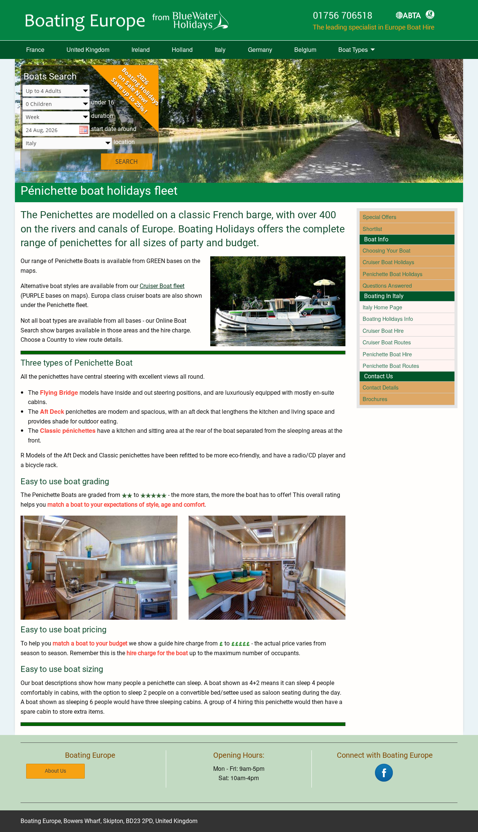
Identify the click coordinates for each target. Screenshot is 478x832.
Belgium (305, 49)
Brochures (375, 399)
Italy (220, 49)
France (35, 49)
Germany (260, 49)
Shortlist (372, 228)
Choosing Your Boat (386, 250)
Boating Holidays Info (388, 318)
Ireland (140, 49)
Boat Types (353, 49)
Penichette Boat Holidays (392, 274)
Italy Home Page (382, 307)
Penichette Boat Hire (387, 354)
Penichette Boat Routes (391, 365)
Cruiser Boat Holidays (388, 262)
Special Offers (379, 216)
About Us (55, 771)
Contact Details (380, 387)
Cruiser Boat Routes (387, 342)
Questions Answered (387, 285)
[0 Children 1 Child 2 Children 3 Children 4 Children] (56, 104)
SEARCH (126, 161)
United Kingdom (87, 49)
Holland (182, 49)
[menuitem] (35, 50)
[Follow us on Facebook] (384, 771)
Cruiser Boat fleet (162, 286)
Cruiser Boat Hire (383, 330)
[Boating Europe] (239, 20)
